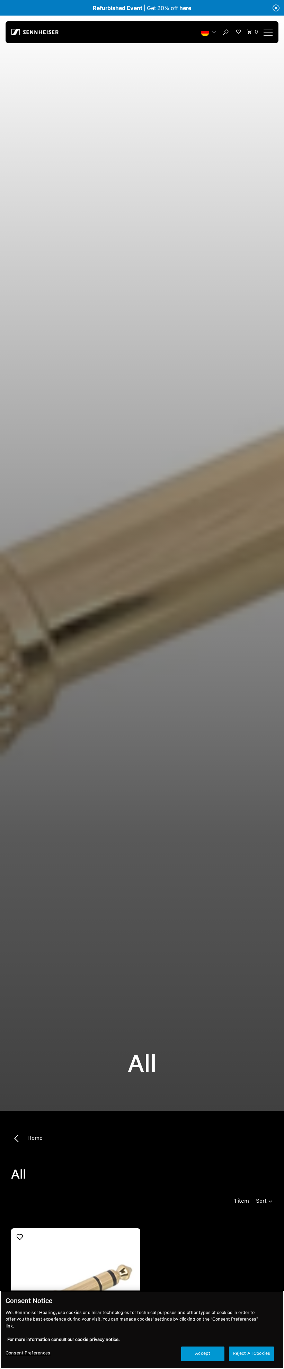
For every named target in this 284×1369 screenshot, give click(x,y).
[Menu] (268, 32)
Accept (202, 1353)
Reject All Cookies (251, 1353)
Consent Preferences (28, 1353)
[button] (208, 32)
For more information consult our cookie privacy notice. (63, 1340)
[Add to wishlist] (19, 1237)
